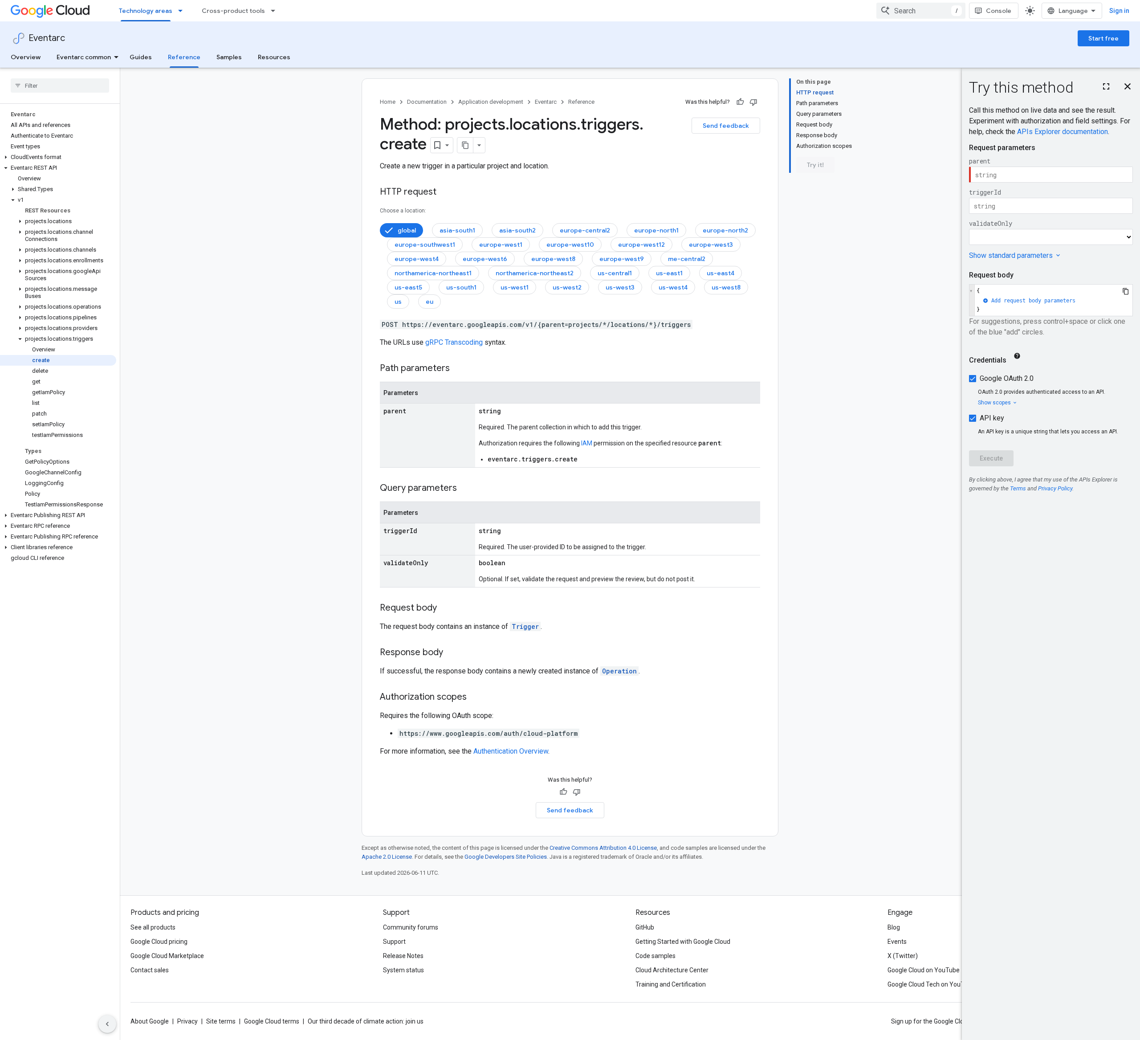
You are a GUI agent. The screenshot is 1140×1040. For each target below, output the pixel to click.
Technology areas (145, 11)
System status (403, 970)
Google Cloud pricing (158, 941)
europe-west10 (570, 245)
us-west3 (620, 287)
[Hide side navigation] (107, 1024)
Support (394, 941)
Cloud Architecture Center (671, 970)
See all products (152, 927)
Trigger (525, 626)
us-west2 (567, 287)
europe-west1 (500, 245)
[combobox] (920, 11)
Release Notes (403, 955)
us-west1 (515, 287)
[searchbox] (60, 85)
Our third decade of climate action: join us (365, 1021)
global (407, 230)
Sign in (1119, 10)
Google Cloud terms (271, 1021)
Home (387, 101)
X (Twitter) (903, 955)
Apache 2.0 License (387, 856)
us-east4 (720, 273)
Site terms (221, 1021)
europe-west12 (641, 245)
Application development (490, 101)
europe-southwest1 (425, 245)
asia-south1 (457, 230)
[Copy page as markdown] (465, 145)
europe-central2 (585, 230)
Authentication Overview (510, 751)
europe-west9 (621, 259)
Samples (229, 57)
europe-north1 (656, 230)
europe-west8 (553, 259)
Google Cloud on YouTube (924, 970)
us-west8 (726, 287)
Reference (184, 57)
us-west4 (673, 287)
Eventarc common (84, 57)
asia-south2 (517, 230)
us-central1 (615, 273)
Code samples (655, 955)
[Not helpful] (753, 102)
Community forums (410, 927)
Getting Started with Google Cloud (682, 941)
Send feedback (726, 126)
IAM (586, 443)
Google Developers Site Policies (505, 856)
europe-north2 (725, 230)
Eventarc (46, 38)
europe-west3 (711, 245)
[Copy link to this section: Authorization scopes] (475, 697)
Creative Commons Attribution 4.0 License (603, 847)
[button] (58, 157)
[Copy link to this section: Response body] (452, 653)
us (398, 302)
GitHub (644, 927)
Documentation (427, 101)
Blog (894, 927)
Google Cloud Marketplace (167, 955)
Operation (619, 671)
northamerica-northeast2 (535, 273)
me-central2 (686, 259)
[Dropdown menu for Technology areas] (183, 10)
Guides (141, 57)
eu (429, 302)
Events (897, 941)
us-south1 (461, 287)
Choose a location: (403, 211)
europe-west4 (417, 259)
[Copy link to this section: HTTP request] (445, 192)
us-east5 (408, 287)
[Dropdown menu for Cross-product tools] (275, 10)
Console (998, 11)
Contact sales (149, 970)
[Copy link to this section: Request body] (446, 608)
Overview (26, 57)
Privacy (187, 1021)
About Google (149, 1021)
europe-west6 (485, 259)
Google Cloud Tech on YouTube (931, 984)
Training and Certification (670, 984)
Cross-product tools (233, 11)
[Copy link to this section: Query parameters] (466, 488)
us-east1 (669, 273)
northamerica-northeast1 (433, 273)
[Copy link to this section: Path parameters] (459, 368)
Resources (274, 57)
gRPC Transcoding (454, 342)
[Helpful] (740, 102)
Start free (1103, 38)
